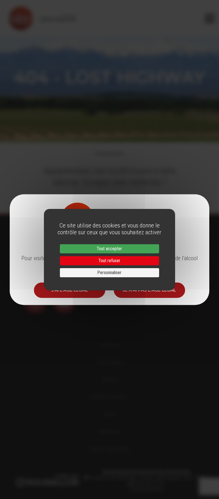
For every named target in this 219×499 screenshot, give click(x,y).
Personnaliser (109, 272)
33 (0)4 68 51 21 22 (148, 483)
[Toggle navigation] (209, 18)
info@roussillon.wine (146, 489)
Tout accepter (109, 248)
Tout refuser (109, 260)
